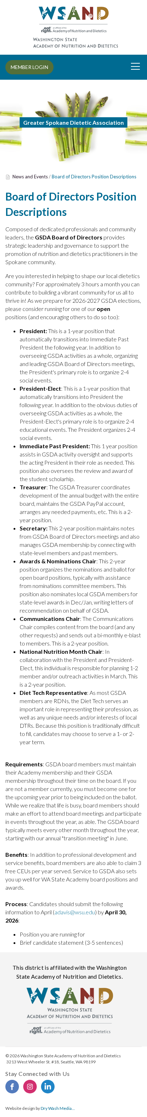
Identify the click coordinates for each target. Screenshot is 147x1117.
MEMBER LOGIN (29, 67)
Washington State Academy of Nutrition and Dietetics (70, 1055)
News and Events (30, 176)
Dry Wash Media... (58, 1108)
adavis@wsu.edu (75, 912)
